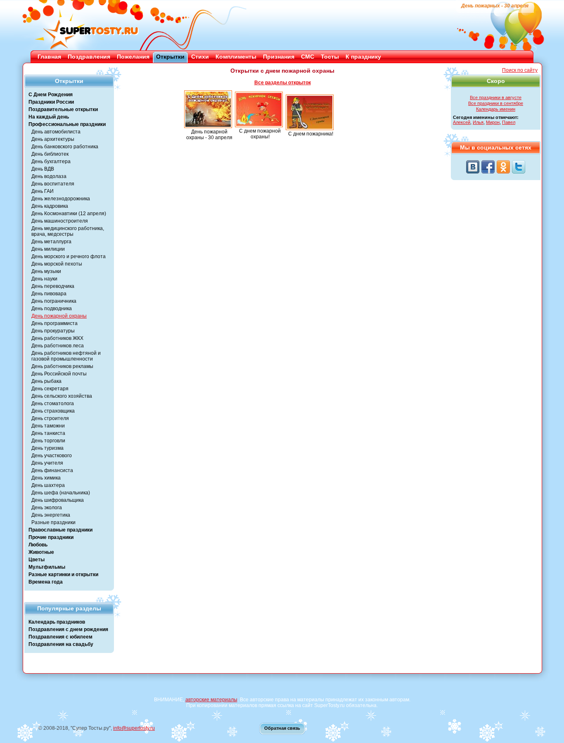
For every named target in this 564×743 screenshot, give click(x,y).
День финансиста (52, 470)
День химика (46, 478)
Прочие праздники (50, 537)
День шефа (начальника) (60, 493)
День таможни (48, 426)
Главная (49, 56)
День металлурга (51, 242)
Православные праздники (60, 530)
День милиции (48, 249)
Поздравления (89, 56)
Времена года (45, 582)
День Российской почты (59, 374)
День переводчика (52, 286)
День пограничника (53, 301)
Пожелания (133, 56)
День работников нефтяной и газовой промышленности (66, 356)
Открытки (170, 56)
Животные (41, 552)
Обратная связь (282, 728)
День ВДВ (42, 169)
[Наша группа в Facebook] (488, 166)
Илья (478, 122)
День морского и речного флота (68, 256)
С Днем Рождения (50, 94)
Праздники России (51, 102)
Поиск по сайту (520, 70)
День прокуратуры (53, 331)
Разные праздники (53, 522)
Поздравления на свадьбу (60, 644)
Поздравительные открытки (63, 109)
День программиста (54, 323)
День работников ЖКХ (57, 338)
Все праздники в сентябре (495, 103)
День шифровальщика (57, 500)
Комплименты (236, 56)
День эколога (46, 507)
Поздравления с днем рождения (68, 629)
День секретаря (50, 389)
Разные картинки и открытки (63, 574)
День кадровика (49, 206)
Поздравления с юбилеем (60, 637)
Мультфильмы (46, 567)
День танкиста (48, 433)
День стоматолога (52, 403)
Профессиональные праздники (67, 124)
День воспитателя (52, 184)
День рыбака (46, 381)
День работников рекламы (62, 366)
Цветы (36, 560)
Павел (508, 122)
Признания (278, 56)
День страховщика (53, 411)
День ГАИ (42, 191)
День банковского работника (64, 147)
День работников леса (57, 346)
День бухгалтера (51, 161)
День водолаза (48, 176)
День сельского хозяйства (61, 396)
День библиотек (50, 154)
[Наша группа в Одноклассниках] (503, 166)
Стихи (200, 56)
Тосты (330, 56)
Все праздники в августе (495, 97)
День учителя (47, 463)
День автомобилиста (56, 132)
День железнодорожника (60, 199)
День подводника (51, 308)
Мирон (493, 122)
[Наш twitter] (518, 166)
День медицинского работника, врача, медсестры (67, 231)
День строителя (50, 418)
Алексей (461, 122)
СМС (307, 56)
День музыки (46, 271)
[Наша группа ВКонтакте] (472, 166)
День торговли (48, 441)
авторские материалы (211, 700)
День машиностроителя (59, 221)
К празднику (363, 56)
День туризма (47, 448)
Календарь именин (495, 109)
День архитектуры (52, 139)
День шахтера (48, 485)
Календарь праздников (56, 622)
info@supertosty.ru (134, 728)
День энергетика (50, 515)
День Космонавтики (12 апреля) (68, 213)
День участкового (51, 455)
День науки (44, 279)
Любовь (37, 545)
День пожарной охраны (59, 316)
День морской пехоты (56, 264)
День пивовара (48, 294)
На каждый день (48, 117)
